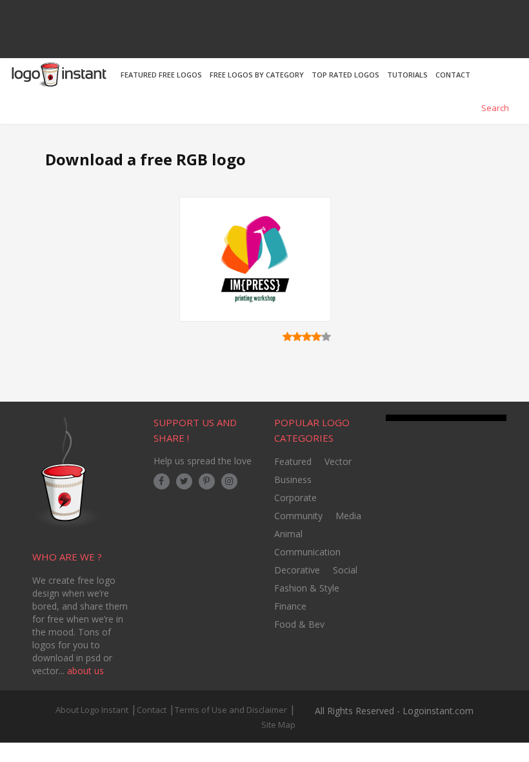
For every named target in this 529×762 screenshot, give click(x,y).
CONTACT (452, 74)
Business (293, 479)
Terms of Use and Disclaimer (231, 710)
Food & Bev (299, 624)
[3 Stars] (307, 336)
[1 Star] (287, 336)
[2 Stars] (297, 336)
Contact (151, 710)
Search (494, 108)
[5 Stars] (326, 336)
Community (298, 516)
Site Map (278, 724)
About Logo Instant (91, 710)
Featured (293, 461)
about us (85, 670)
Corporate (295, 497)
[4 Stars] (316, 336)
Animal (288, 534)
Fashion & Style (306, 588)
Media (348, 516)
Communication (307, 552)
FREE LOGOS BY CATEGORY (257, 74)
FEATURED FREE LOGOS (161, 74)
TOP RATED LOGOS (345, 74)
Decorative (297, 570)
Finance (290, 606)
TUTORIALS (407, 74)
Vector (338, 461)
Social (345, 570)
